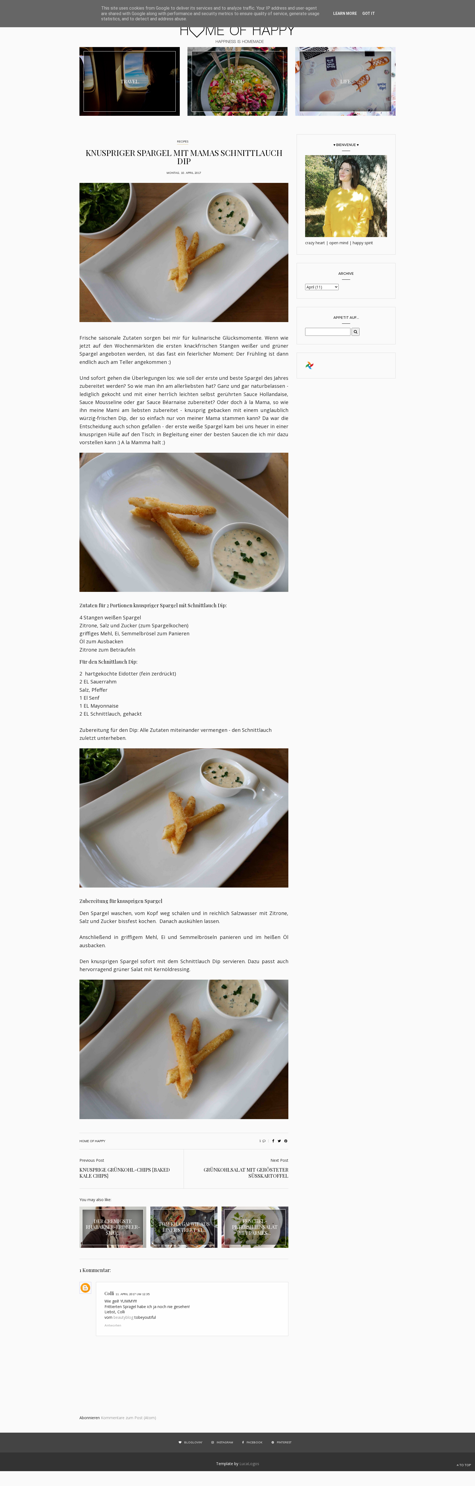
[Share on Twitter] (279, 1141)
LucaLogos (249, 1463)
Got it (368, 13)
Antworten (112, 1325)
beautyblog (123, 1317)
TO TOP (465, 1465)
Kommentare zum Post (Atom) (128, 1417)
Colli (109, 1293)
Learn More (345, 13)
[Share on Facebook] (273, 1141)
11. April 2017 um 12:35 (132, 1294)
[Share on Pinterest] (285, 1141)
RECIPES (182, 141)
